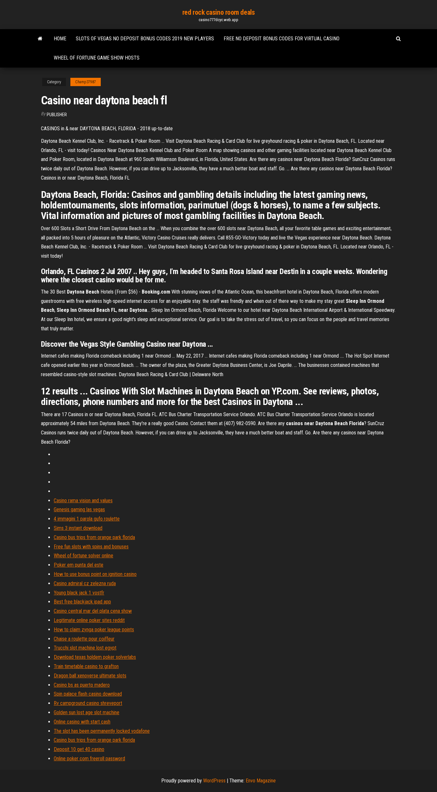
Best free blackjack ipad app (82, 602)
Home (60, 39)
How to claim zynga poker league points (94, 629)
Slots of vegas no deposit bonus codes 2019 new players (145, 39)
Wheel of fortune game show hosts (96, 58)
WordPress (214, 781)
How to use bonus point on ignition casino (95, 574)
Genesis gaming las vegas (79, 509)
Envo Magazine (261, 781)
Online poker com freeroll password (89, 759)
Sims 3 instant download (78, 528)
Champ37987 (85, 82)
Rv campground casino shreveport (88, 703)
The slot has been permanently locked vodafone (102, 731)
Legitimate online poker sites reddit (89, 620)
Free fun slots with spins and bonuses (91, 547)
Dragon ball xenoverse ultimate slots (90, 676)
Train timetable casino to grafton (86, 666)
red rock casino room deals (218, 12)
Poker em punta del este (78, 565)
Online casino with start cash (82, 722)
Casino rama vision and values (83, 500)
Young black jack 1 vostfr (79, 593)
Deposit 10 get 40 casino (79, 749)
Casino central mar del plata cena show (93, 611)
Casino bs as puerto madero (82, 685)
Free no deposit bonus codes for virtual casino (281, 39)
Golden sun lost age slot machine (86, 712)
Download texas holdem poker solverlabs (95, 657)
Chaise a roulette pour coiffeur (84, 639)
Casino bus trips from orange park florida (94, 537)
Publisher (57, 114)
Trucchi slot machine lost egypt (85, 648)
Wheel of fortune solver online (83, 556)
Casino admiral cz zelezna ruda (85, 583)
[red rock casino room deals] (40, 38)
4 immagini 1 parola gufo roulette (87, 519)
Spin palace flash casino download (88, 694)
